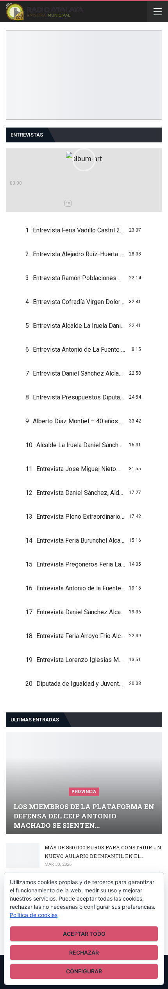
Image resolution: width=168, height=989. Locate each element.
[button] (84, 159)
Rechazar (84, 952)
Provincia (84, 791)
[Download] (148, 230)
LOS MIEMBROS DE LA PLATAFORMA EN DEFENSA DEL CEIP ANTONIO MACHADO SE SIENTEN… (84, 816)
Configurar (84, 971)
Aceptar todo (84, 933)
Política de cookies (33, 915)
